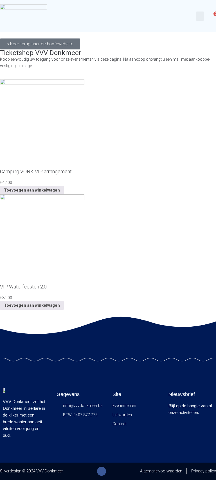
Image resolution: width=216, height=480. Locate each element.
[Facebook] (101, 471)
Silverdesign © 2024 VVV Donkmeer (31, 471)
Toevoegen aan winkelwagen (32, 190)
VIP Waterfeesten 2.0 (23, 287)
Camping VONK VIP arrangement (36, 171)
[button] (200, 16)
